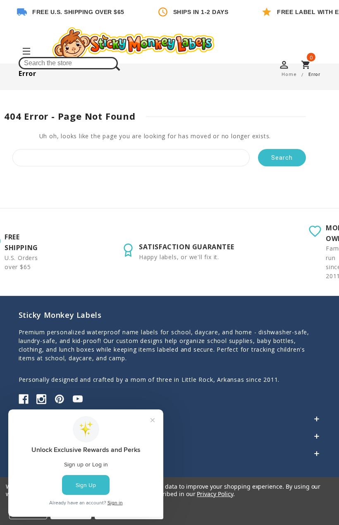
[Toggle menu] (25, 52)
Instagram (41, 399)
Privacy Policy (215, 494)
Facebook (24, 399)
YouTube (78, 399)
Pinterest (59, 399)
